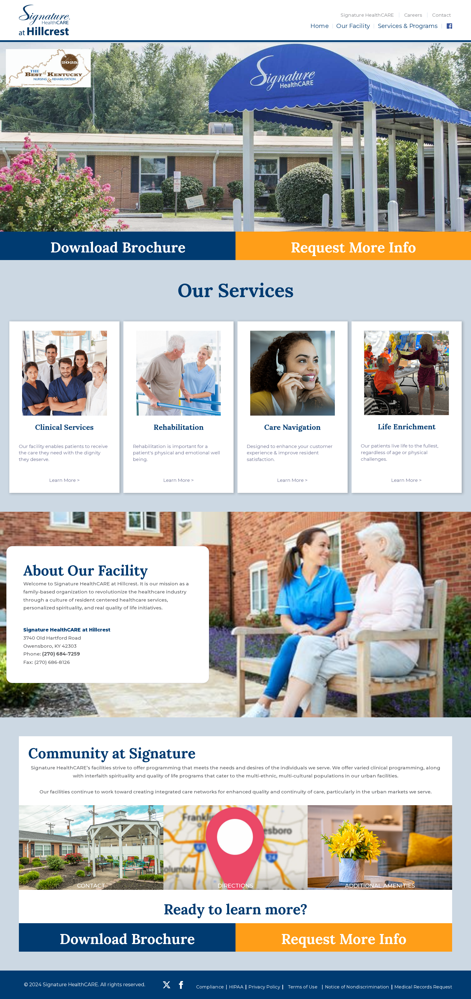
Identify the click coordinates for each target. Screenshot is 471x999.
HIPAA (236, 987)
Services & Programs (408, 26)
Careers (413, 15)
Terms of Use (302, 987)
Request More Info (353, 245)
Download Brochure (117, 245)
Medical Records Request (423, 987)
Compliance (210, 987)
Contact (441, 15)
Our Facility (353, 26)
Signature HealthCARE (367, 15)
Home (319, 26)
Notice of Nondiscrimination (357, 987)
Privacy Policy (264, 987)
